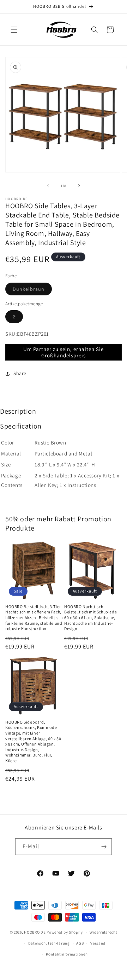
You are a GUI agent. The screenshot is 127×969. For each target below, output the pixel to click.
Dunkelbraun (32, 290)
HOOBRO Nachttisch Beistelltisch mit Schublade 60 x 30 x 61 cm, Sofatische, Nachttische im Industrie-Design (90, 617)
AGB (80, 943)
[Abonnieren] (103, 846)
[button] (14, 30)
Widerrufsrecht (103, 932)
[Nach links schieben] (48, 185)
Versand (97, 943)
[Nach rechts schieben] (79, 185)
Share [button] (19, 373)
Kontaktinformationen (66, 954)
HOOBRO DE (35, 932)
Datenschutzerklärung (49, 943)
